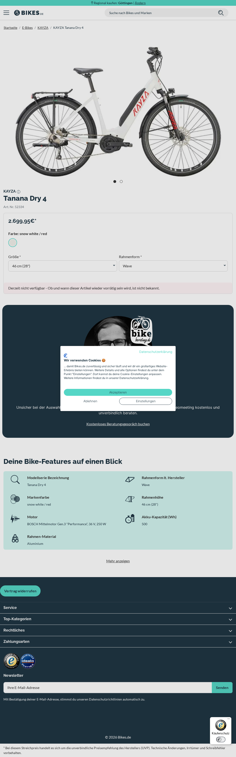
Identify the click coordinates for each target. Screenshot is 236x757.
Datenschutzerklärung (155, 352)
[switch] (220, 739)
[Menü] (228, 720)
